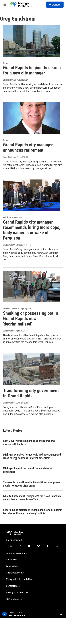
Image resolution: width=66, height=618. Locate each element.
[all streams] (62, 614)
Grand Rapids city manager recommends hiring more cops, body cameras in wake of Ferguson (31, 230)
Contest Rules (13, 586)
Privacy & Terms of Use (17, 592)
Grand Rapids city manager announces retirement (28, 147)
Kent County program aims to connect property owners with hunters (29, 442)
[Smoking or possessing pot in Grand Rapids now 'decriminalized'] (31, 286)
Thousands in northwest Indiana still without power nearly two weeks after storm (31, 484)
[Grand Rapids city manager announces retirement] (31, 118)
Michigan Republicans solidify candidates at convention (27, 470)
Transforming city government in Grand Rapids (31, 393)
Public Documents (15, 573)
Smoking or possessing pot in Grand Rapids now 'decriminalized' (30, 318)
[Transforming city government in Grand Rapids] (31, 369)
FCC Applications (14, 599)
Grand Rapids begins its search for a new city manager (32, 70)
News (5, 63)
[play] (5, 614)
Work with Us (12, 566)
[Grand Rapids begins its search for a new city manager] (31, 41)
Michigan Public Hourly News (20, 579)
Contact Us (11, 559)
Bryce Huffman (9, 80)
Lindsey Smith (9, 245)
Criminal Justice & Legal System (17, 308)
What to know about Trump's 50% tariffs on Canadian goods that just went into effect (32, 497)
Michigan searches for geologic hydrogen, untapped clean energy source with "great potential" (32, 456)
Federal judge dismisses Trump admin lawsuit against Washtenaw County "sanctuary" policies (32, 511)
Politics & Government (12, 217)
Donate (56, 4)
